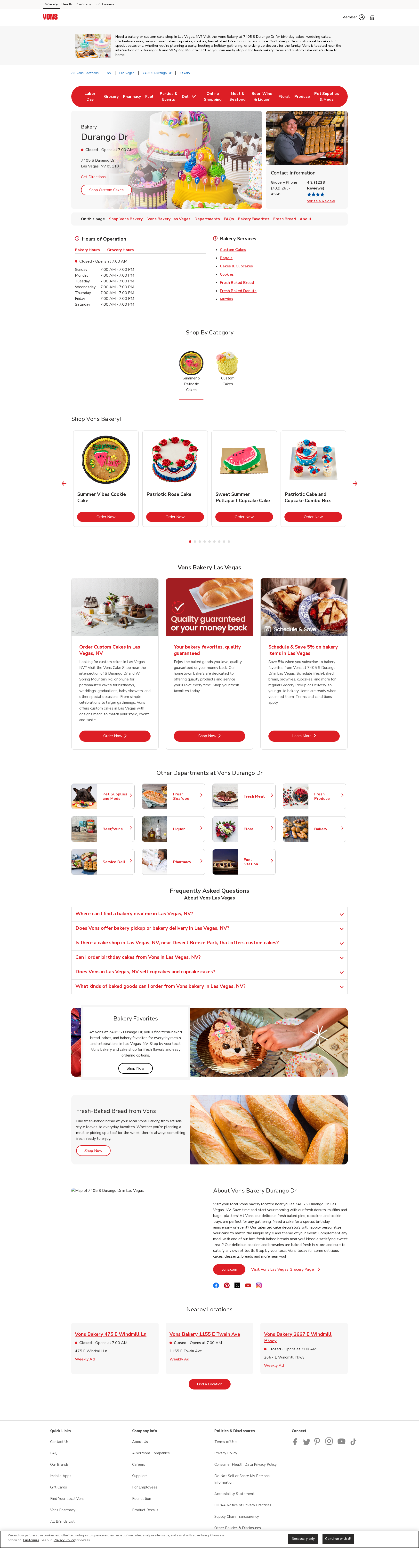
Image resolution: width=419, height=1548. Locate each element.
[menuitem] (90, 96)
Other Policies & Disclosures (237, 1527)
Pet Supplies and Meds (116, 796)
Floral (257, 829)
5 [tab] (209, 541)
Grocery (51, 4)
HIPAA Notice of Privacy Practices (242, 1505)
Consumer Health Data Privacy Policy (245, 1464)
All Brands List (62, 1521)
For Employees (144, 1487)
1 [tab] (190, 541)
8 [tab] (224, 541)
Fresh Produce (327, 796)
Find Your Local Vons (67, 1498)
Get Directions (93, 177)
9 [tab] (229, 541)
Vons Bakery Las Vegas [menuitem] (169, 219)
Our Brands (59, 1464)
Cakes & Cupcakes (236, 266)
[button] (353, 17)
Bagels (226, 258)
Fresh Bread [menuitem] (284, 219)
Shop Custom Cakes (106, 190)
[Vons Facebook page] (296, 1444)
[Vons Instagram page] (329, 1444)
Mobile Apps (60, 1475)
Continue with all (338, 1539)
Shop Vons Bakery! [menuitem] (126, 219)
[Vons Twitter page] (307, 1444)
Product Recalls (145, 1510)
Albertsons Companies (151, 1453)
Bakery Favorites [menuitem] (253, 219)
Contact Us (59, 1441)
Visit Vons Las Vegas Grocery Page (285, 1271)
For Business (104, 4)
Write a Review (321, 201)
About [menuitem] (306, 219)
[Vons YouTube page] (341, 1444)
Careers (138, 1464)
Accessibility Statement (234, 1493)
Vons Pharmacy (62, 1510)
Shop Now (221, 736)
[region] (209, 1539)
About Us (140, 1441)
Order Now (116, 517)
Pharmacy (83, 4)
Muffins (226, 299)
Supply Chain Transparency (236, 1516)
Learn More (316, 736)
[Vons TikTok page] (353, 1444)
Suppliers (139, 1475)
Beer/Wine (116, 829)
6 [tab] (214, 541)
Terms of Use (225, 1441)
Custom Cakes (233, 249)
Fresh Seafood (186, 796)
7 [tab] (219, 541)
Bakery (327, 829)
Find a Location (214, 1384)
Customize (31, 1540)
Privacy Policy (225, 1453)
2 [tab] (195, 541)
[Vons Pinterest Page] (318, 1444)
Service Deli (116, 862)
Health (67, 4)
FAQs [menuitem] (229, 219)
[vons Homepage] (50, 17)
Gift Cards (58, 1487)
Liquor (186, 829)
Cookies (227, 274)
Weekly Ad (85, 1359)
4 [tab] (204, 541)
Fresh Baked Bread (237, 282)
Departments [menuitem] (207, 219)
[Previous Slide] (64, 483)
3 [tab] (200, 541)
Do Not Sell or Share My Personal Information (242, 1479)
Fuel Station (257, 862)
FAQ (53, 1453)
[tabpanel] (106, 478)
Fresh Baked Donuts (238, 291)
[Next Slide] (355, 483)
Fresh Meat (257, 796)
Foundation (141, 1498)
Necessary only (303, 1539)
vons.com (233, 1269)
